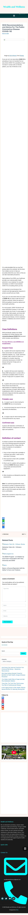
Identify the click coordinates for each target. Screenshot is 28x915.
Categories (4, 659)
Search (3, 651)
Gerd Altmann (13, 55)
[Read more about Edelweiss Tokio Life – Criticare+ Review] (13, 544)
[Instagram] (14, 700)
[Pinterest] (14, 702)
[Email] (14, 525)
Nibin (17, 909)
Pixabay (22, 55)
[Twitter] (14, 523)
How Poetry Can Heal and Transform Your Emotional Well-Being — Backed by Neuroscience (13, 669)
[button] (14, 15)
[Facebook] (14, 518)
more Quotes (4, 644)
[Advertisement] (14, 124)
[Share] (14, 527)
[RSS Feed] (14, 709)
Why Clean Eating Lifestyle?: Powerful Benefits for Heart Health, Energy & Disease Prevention (13, 675)
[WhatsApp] (14, 521)
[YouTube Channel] (14, 706)
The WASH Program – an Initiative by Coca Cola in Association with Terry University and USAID (13, 558)
